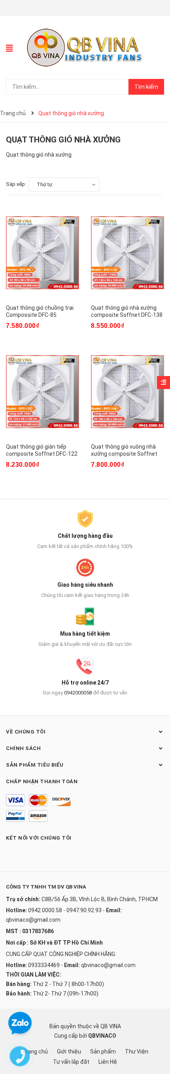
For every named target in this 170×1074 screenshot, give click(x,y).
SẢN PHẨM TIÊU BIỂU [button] (34, 765)
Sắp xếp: (16, 184)
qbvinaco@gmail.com (33, 920)
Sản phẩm (103, 1051)
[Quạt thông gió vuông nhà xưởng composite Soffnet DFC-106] (127, 391)
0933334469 (44, 965)
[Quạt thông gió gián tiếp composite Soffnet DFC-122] (42, 391)
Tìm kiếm (146, 87)
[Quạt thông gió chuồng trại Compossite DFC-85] (42, 253)
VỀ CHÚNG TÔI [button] (25, 732)
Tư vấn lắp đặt (71, 1062)
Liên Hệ (107, 1062)
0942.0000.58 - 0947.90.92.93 (65, 910)
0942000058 (78, 693)
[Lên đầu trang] (156, 1036)
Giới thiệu (69, 1051)
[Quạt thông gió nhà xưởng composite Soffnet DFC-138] (127, 253)
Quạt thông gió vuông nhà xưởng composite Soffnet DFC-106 (124, 453)
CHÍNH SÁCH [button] (23, 748)
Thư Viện (136, 1051)
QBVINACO (102, 1036)
